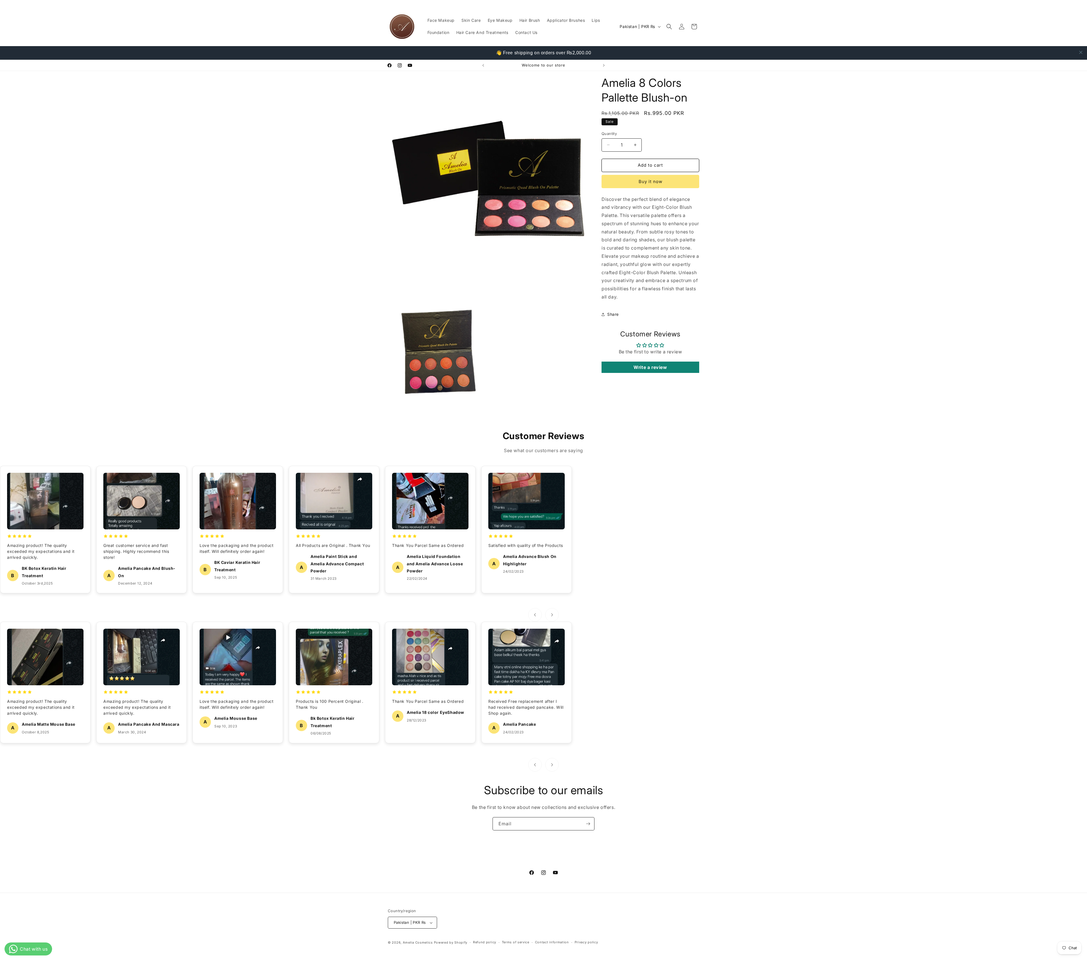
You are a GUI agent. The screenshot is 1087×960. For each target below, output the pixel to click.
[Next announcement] (604, 65)
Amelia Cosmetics (418, 942)
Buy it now (650, 181)
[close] (1081, 52)
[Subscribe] (588, 823)
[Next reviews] (552, 615)
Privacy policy (586, 942)
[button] (669, 26)
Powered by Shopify (451, 942)
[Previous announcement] (483, 65)
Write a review (650, 367)
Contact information (552, 942)
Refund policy (484, 942)
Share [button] (613, 314)
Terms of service (515, 942)
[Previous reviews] (535, 615)
